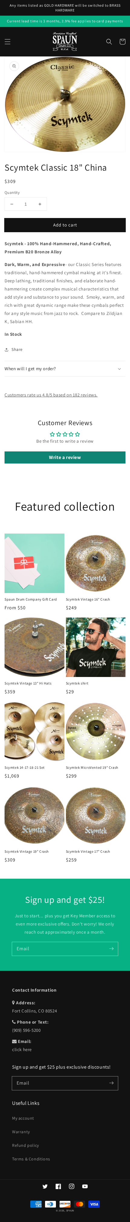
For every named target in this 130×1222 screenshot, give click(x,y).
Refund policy (25, 1145)
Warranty (21, 1131)
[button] (7, 41)
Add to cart (65, 225)
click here (22, 1049)
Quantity (12, 192)
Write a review (65, 457)
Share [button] (17, 349)
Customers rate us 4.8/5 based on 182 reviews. (51, 395)
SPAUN (70, 1210)
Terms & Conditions (31, 1159)
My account (23, 1118)
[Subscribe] (111, 948)
